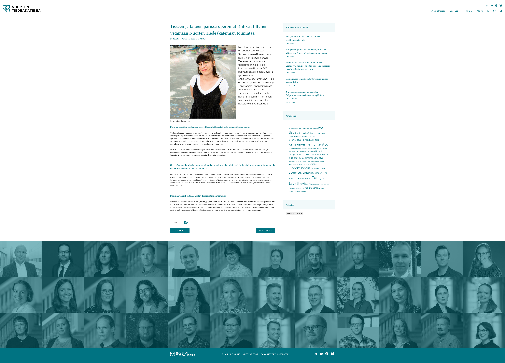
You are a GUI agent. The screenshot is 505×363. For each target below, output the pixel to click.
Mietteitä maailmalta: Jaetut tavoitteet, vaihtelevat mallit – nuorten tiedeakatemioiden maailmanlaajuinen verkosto (308, 66)
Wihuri (321, 188)
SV (494, 11)
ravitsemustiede (294, 161)
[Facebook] (496, 5)
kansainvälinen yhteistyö (308, 144)
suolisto (322, 161)
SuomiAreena (293, 164)
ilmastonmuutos (309, 136)
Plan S (325, 154)
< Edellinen (179, 231)
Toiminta (467, 11)
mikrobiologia (293, 151)
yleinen (291, 191)
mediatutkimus (322, 148)
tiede (314, 164)
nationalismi (311, 151)
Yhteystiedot (250, 354)
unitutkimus (300, 188)
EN (488, 11)
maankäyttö (312, 148)
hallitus (292, 136)
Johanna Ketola (189, 39)
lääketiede (303, 148)
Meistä (480, 11)
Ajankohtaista (438, 11)
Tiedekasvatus (299, 168)
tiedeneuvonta (299, 173)
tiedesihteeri (315, 173)
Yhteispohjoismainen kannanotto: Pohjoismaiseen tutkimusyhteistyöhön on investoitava (305, 95)
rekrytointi (303, 161)
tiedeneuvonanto (319, 168)
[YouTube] (492, 5)
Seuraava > (265, 231)
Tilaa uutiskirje (231, 354)
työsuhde (292, 188)
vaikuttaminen (312, 188)
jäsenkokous (295, 140)
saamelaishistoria (313, 161)
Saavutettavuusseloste (275, 354)
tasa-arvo (302, 164)
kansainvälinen (310, 139)
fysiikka (310, 133)
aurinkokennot (312, 128)
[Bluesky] (500, 5)
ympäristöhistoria (300, 191)
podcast (293, 157)
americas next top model (297, 128)
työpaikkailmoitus (317, 184)
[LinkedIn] (487, 5)
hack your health (319, 133)
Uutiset (202, 39)
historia (298, 136)
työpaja (326, 184)
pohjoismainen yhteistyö (311, 158)
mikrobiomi (302, 151)
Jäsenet (454, 11)
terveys (308, 164)
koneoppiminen (294, 148)
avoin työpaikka (302, 133)
